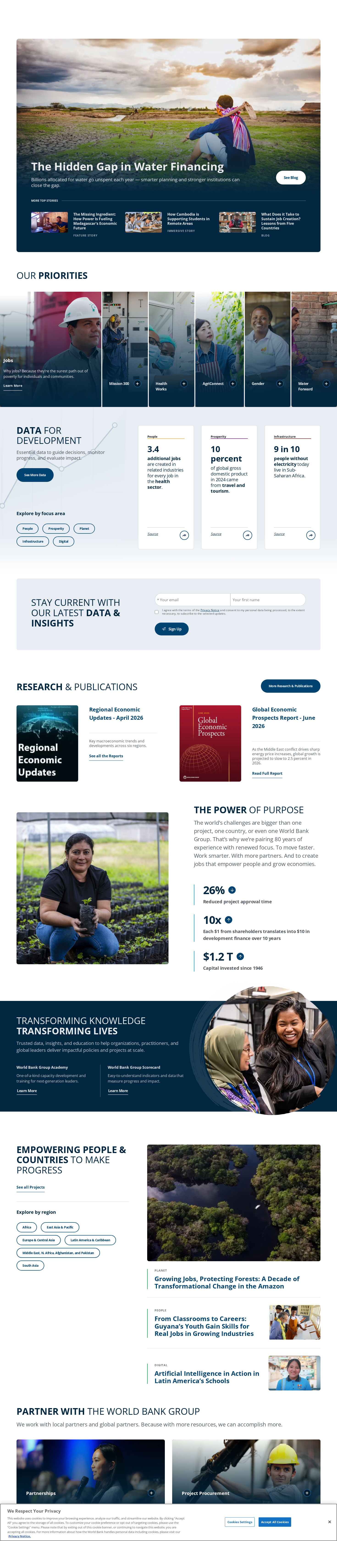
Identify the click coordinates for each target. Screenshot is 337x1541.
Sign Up (175, 629)
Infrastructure (32, 541)
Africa (26, 1227)
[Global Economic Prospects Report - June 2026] (210, 744)
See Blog (291, 177)
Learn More (12, 385)
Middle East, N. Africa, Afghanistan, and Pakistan (58, 1253)
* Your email (168, 599)
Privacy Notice (210, 610)
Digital (63, 541)
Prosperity (56, 528)
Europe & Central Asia (38, 1240)
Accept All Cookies (275, 1522)
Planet (84, 528)
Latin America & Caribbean (90, 1240)
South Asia (30, 1266)
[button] (137, 383)
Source (152, 534)
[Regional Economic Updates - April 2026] (47, 744)
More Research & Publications (291, 686)
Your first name (246, 599)
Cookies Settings (239, 1522)
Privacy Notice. (19, 1536)
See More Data (35, 475)
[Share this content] (184, 535)
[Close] (330, 1522)
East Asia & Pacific (60, 1227)
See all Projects (31, 1187)
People (27, 528)
